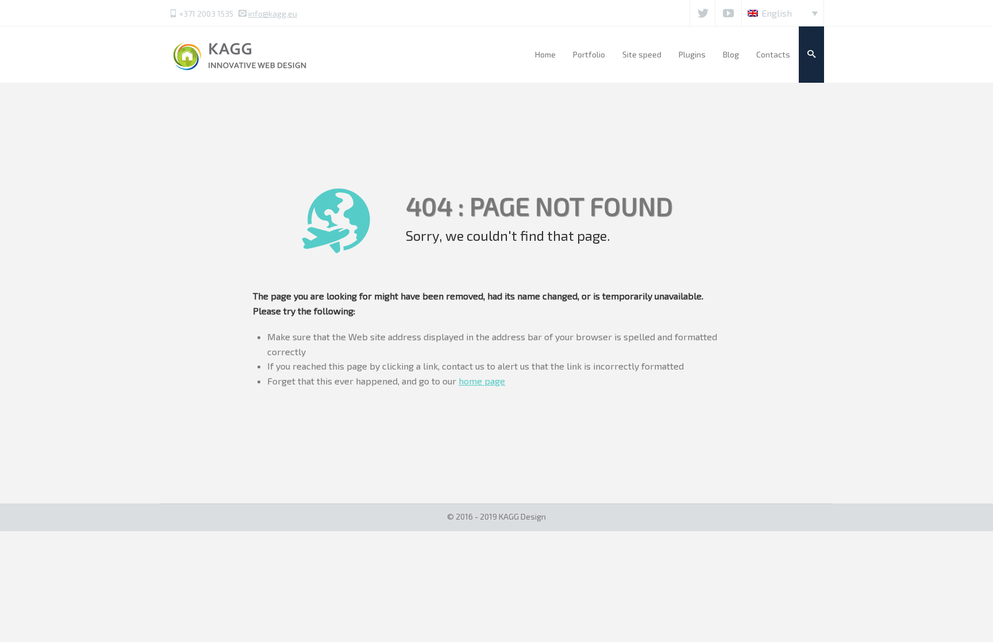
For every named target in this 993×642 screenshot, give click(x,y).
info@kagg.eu (272, 13)
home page (482, 380)
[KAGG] (241, 54)
